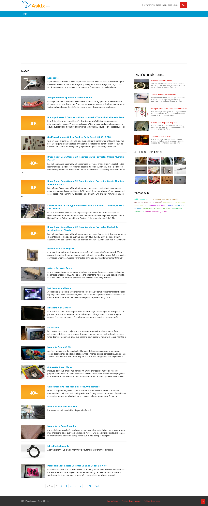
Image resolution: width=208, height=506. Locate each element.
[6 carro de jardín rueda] (33, 274)
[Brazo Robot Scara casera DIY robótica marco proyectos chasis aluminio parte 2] (33, 163)
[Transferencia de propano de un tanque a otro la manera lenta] (179, 160)
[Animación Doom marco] (33, 373)
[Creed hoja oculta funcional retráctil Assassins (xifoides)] (179, 170)
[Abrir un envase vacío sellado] (153, 170)
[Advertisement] (104, 38)
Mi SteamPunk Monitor (59, 307)
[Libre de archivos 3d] (33, 452)
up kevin (171, 205)
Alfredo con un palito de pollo (164, 122)
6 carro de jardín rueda (59, 268)
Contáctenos (112, 501)
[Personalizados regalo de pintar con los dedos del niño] (33, 472)
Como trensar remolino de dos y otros (157, 208)
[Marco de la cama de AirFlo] (33, 432)
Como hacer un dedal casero (155, 205)
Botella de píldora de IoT (161, 81)
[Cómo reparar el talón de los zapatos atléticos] (166, 160)
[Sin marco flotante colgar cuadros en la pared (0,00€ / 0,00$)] (33, 143)
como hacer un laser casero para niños (164, 199)
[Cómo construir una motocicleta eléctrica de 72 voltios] (153, 160)
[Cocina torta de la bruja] (141, 140)
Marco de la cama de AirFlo (62, 426)
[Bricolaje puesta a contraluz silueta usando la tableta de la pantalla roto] (33, 123)
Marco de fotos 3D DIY (59, 347)
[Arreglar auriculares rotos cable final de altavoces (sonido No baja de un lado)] (141, 112)
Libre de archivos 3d (58, 446)
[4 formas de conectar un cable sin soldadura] (166, 180)
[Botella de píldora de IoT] (141, 84)
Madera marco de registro (61, 248)
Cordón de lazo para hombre (163, 95)
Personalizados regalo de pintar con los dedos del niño (77, 466)
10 (90, 486)
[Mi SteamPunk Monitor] (33, 314)
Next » (97, 486)
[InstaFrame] (33, 333)
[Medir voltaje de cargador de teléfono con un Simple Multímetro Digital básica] (153, 180)
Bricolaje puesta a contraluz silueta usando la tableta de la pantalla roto (85, 117)
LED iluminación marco (59, 288)
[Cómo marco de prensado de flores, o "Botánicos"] (33, 393)
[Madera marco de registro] (33, 254)
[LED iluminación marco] (33, 294)
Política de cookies (152, 501)
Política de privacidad (131, 501)
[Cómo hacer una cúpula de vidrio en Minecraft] (140, 180)
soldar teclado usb (141, 199)
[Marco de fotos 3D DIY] (33, 353)
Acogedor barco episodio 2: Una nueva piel (69, 97)
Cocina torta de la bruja (161, 136)
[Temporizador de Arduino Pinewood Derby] (140, 160)
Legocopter (53, 78)
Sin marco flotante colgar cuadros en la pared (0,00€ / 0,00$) (79, 137)
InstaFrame (53, 327)
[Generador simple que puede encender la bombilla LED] (179, 180)
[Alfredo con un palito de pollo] (141, 126)
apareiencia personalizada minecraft (148, 202)
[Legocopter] (33, 84)
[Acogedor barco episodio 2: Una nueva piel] (33, 104)
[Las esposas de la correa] (140, 170)
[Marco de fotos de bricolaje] (33, 412)
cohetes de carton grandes (156, 211)
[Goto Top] (203, 501)
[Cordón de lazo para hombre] (141, 98)
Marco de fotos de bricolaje (62, 406)
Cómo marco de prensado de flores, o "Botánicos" (73, 386)
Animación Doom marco (59, 367)
